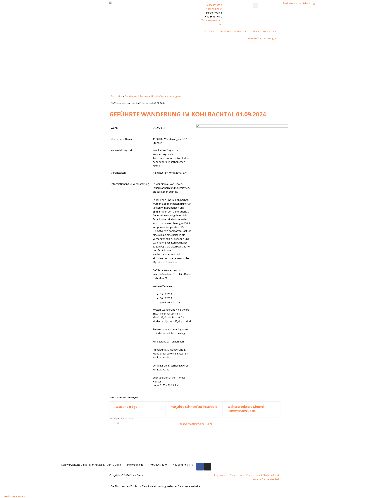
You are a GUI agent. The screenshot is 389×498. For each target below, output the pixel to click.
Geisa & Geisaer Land (265, 31)
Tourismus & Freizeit (136, 96)
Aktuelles (209, 31)
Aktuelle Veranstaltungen (262, 38)
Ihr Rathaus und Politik (233, 31)
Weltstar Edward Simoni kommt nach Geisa (245, 409)
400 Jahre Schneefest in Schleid (194, 407)
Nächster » (126, 418)
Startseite (116, 96)
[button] (255, 5)
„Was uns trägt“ (126, 407)
